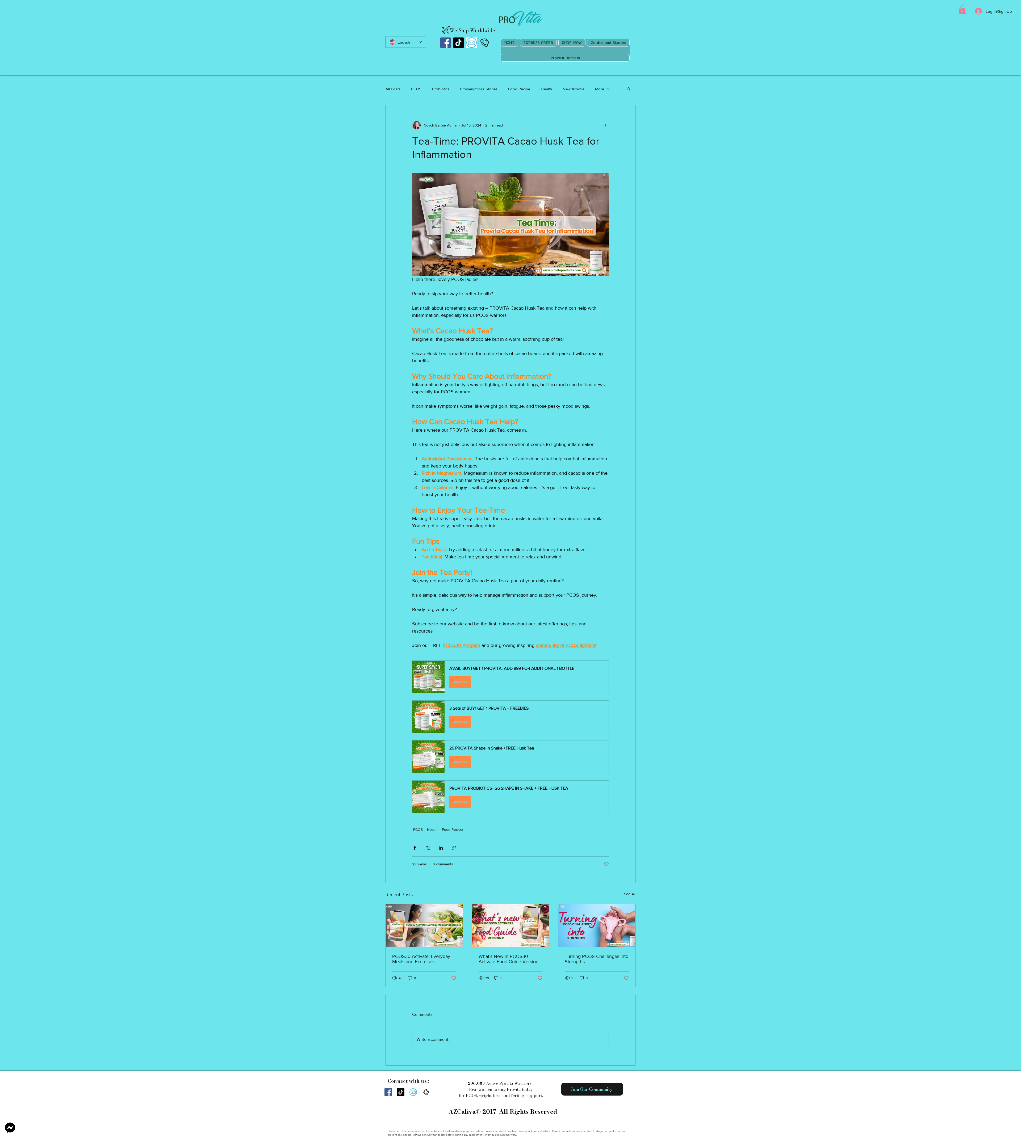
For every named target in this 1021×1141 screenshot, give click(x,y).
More (599, 89)
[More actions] (605, 125)
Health (546, 89)
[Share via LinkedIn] (440, 847)
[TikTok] (458, 42)
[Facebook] (445, 42)
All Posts (393, 89)
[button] (962, 9)
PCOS (416, 89)
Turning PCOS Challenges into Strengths (596, 959)
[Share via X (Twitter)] (427, 847)
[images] (471, 42)
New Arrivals (573, 89)
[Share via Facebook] (414, 847)
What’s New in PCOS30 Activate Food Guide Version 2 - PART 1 (508, 959)
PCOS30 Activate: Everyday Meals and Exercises (421, 959)
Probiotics (440, 89)
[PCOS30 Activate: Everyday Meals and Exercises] (424, 925)
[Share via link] (453, 847)
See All (629, 894)
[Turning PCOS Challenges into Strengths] (596, 925)
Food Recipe (519, 89)
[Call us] (484, 42)
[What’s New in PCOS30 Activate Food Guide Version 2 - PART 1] (510, 925)
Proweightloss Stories (478, 89)
